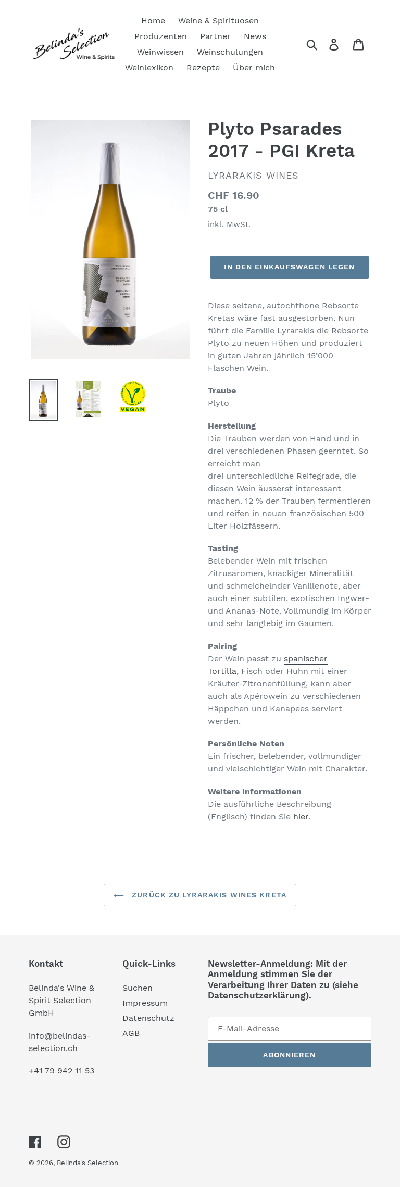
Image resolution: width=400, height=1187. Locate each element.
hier (300, 816)
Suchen (137, 988)
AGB (131, 1033)
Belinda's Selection (87, 1163)
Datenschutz (148, 1018)
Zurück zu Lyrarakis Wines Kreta (207, 895)
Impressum (145, 1003)
